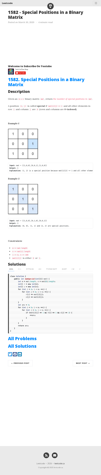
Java (11, 269)
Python (30, 269)
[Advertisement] (50, 43)
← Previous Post (20, 363)
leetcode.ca (59, 463)
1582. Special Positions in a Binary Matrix (46, 82)
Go (40, 269)
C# (73, 269)
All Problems (22, 338)
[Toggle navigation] (96, 3)
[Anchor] (26, 17)
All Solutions (22, 346)
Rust (64, 269)
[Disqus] (50, 405)
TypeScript (51, 269)
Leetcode (7, 3)
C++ (19, 269)
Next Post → (83, 363)
